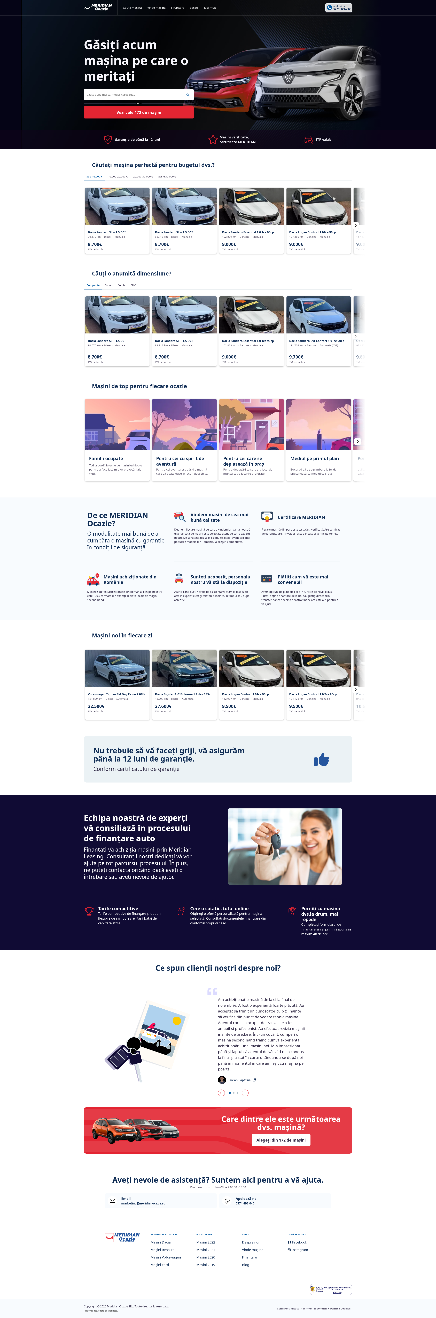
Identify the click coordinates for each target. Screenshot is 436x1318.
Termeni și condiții (315, 1308)
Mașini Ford (160, 1264)
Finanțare (177, 8)
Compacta (93, 285)
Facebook (299, 1242)
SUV (133, 285)
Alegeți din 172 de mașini (281, 1140)
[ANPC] (331, 1289)
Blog (245, 1264)
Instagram (299, 1249)
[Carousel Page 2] (234, 1093)
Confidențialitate (288, 1308)
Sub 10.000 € (95, 176)
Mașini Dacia (161, 1242)
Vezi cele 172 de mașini (138, 112)
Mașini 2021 (205, 1249)
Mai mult (210, 8)
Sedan (108, 285)
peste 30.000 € (167, 176)
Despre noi (250, 1242)
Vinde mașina (156, 8)
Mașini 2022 (205, 1242)
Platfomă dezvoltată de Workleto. (101, 1310)
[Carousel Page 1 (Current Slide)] (230, 1093)
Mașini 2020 (205, 1257)
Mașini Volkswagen (166, 1257)
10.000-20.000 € (118, 176)
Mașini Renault (162, 1249)
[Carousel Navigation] (262, 1093)
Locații (194, 8)
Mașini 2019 (205, 1264)
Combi (121, 285)
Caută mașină (132, 8)
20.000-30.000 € (143, 176)
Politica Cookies (340, 1308)
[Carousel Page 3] (237, 1093)
